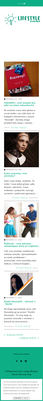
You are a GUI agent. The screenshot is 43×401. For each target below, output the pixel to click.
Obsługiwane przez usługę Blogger (21, 371)
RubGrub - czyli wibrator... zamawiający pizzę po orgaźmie (21, 244)
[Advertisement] (21, 44)
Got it (26, 398)
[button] (21, 3)
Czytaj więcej (18, 127)
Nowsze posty (14, 335)
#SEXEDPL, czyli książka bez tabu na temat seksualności (19, 104)
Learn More (17, 398)
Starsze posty (28, 338)
